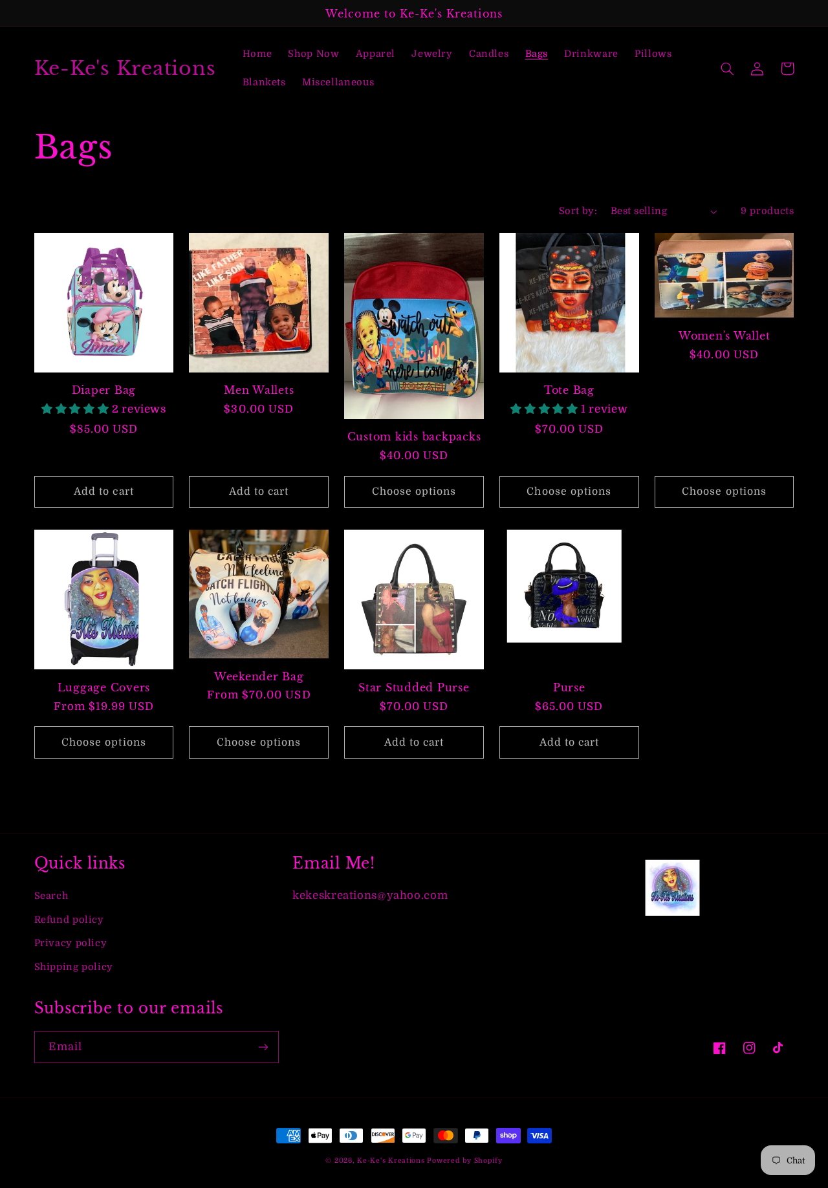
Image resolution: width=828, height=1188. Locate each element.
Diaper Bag (104, 389)
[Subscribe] (263, 1047)
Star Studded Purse (414, 687)
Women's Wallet (724, 335)
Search (51, 896)
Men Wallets (259, 389)
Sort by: (578, 211)
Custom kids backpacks (414, 436)
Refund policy (69, 919)
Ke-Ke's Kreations (391, 1161)
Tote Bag (569, 389)
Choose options (414, 491)
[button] (728, 68)
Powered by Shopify (464, 1161)
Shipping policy (73, 967)
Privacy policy (70, 943)
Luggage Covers (104, 687)
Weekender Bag (259, 676)
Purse (569, 687)
